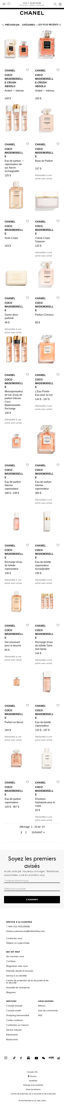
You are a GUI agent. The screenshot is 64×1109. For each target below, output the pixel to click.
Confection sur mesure (17, 1025)
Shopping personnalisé (17, 1015)
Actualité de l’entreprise (18, 988)
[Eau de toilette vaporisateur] (47, 681)
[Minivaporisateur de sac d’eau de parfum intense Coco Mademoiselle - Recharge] (17, 350)
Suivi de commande (48, 1011)
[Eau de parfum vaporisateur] (17, 758)
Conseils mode (13, 1011)
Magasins (11, 992)
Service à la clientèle (16, 976)
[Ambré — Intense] (17, 46)
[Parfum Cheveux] (47, 273)
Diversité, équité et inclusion (19, 971)
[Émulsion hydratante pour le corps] (47, 758)
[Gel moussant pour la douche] (17, 601)
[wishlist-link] (8, 4)
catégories (28, 25)
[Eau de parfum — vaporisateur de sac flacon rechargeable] (17, 119)
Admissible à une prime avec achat (44, 161)
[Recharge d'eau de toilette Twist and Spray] (47, 601)
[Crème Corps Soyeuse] (47, 197)
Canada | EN (32, 1072)
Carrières (11, 961)
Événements (12, 1035)
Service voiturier (14, 1030)
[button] (50, 25)
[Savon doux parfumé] (17, 273)
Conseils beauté (14, 1006)
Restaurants (12, 1040)
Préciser (10, 25)
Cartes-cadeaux (14, 1020)
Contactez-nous (14, 938)
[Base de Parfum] (47, 119)
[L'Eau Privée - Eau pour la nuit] (47, 350)
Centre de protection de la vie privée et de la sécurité (27, 982)
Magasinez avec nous (17, 966)
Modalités (33, 1080)
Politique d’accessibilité (33, 1085)
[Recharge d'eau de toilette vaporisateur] (17, 521)
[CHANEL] (32, 14)
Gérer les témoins (33, 1089)
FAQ (40, 1015)
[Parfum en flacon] (17, 681)
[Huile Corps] (17, 197)
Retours (41, 1006)
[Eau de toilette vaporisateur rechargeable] (47, 521)
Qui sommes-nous (15, 956)
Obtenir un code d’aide (18, 943)
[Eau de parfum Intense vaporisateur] (17, 440)
